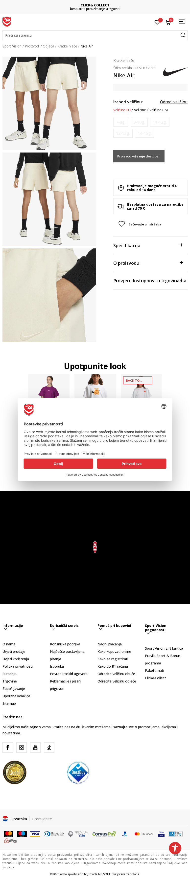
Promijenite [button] (42, 818)
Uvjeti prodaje (13, 651)
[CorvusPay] (104, 833)
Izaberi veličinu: (128, 102)
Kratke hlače (67, 46)
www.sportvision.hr (73, 874)
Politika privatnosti (17, 666)
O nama (8, 644)
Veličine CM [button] (158, 110)
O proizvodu (126, 263)
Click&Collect (155, 678)
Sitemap (9, 703)
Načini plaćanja (109, 644)
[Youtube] (35, 747)
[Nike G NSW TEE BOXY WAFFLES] (141, 394)
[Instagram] (21, 747)
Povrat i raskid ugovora (69, 673)
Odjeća (48, 46)
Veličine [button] (140, 110)
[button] (95, 35)
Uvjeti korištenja (15, 659)
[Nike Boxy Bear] (95, 394)
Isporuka (57, 666)
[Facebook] (8, 747)
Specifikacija (127, 245)
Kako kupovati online (114, 651)
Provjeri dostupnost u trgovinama (150, 281)
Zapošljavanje (13, 688)
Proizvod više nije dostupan (139, 156)
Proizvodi (32, 46)
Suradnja (9, 673)
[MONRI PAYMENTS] (10, 840)
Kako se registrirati (112, 659)
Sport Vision (12, 46)
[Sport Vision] (6, 21)
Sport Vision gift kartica (164, 648)
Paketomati (154, 670)
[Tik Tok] (49, 747)
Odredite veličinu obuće (116, 673)
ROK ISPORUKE (95, 5)
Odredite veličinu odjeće (116, 681)
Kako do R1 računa (112, 666)
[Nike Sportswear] (49, 394)
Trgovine (9, 681)
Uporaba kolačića (16, 696)
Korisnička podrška (65, 644)
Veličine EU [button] (122, 110)
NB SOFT (104, 874)
